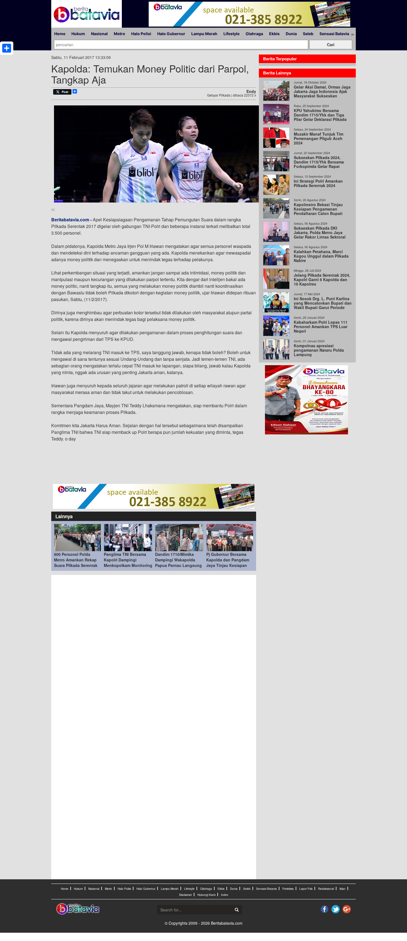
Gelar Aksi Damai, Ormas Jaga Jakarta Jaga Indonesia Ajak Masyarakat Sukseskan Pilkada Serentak (322, 93)
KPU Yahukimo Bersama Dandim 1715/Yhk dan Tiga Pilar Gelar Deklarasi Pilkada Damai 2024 (320, 117)
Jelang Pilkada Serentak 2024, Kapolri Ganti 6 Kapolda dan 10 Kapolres (322, 279)
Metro (119, 33)
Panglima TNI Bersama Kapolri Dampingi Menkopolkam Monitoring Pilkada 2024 (128, 562)
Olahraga (254, 33)
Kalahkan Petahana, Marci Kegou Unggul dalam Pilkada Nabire (321, 256)
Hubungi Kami (206, 895)
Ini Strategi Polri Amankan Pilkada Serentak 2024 (318, 183)
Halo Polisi (141, 33)
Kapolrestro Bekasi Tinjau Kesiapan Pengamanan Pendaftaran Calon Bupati (318, 209)
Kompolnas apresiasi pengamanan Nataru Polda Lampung (319, 350)
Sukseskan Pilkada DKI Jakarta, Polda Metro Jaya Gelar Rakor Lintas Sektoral (320, 232)
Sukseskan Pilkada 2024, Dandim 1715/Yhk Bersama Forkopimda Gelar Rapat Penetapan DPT (319, 164)
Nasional (99, 33)
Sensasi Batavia (334, 33)
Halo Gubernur (171, 33)
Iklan (342, 889)
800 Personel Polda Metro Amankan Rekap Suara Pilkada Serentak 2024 (75, 562)
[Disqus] (153, 652)
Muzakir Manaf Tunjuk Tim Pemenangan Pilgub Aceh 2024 (318, 138)
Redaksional (326, 889)
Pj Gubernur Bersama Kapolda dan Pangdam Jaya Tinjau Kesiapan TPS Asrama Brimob (227, 562)
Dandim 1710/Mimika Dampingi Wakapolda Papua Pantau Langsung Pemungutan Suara (178, 562)
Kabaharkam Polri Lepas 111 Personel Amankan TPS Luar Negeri (320, 326)
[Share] (6, 48)
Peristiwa (288, 889)
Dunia (291, 33)
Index (224, 895)
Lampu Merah (204, 33)
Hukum (78, 33)
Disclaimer (185, 895)
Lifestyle (231, 33)
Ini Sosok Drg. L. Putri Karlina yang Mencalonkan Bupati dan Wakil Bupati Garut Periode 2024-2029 (323, 305)
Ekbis (274, 33)
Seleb (308, 33)
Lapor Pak (306, 889)
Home (59, 33)
